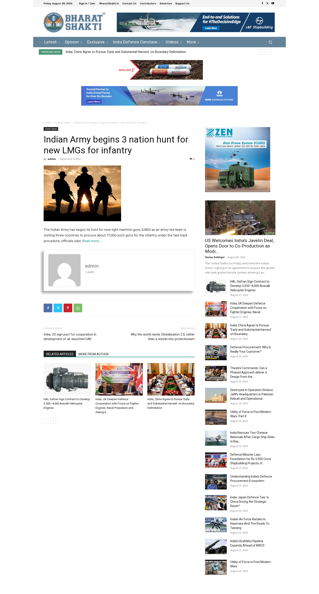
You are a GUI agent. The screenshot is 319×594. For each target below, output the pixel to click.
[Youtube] (272, 3)
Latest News (62, 122)
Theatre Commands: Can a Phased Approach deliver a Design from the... (248, 372)
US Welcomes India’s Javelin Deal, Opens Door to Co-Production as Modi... (239, 246)
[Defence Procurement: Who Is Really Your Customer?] (216, 352)
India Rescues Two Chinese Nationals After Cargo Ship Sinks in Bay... (252, 437)
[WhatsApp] (78, 308)
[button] (270, 42)
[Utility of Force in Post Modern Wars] (216, 567)
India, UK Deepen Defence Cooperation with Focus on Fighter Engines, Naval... (248, 308)
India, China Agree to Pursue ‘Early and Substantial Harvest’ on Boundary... (251, 330)
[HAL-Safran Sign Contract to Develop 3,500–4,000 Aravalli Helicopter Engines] (67, 379)
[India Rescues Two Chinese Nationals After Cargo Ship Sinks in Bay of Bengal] (216, 438)
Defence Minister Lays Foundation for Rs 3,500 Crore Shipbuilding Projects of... (250, 459)
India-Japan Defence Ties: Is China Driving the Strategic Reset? (249, 502)
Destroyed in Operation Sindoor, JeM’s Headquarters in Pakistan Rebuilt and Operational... (251, 394)
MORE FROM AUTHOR (94, 354)
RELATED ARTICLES (59, 354)
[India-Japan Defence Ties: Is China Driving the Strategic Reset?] (216, 502)
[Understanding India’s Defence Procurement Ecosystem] (216, 481)
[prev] (262, 52)
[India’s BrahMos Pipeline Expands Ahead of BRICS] (216, 546)
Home (47, 122)
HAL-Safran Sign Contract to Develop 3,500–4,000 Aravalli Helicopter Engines (67, 403)
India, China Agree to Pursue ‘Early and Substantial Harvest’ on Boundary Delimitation (126, 52)
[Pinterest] (68, 308)
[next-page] (53, 421)
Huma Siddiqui (215, 257)
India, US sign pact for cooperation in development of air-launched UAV (70, 336)
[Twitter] (267, 3)
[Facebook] (262, 3)
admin (52, 158)
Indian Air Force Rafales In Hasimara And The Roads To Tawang (249, 523)
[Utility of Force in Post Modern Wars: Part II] (216, 417)
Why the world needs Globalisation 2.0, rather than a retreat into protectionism (163, 336)
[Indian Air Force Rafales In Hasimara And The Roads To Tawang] (216, 524)
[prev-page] (46, 421)
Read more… (92, 241)
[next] (268, 52)
